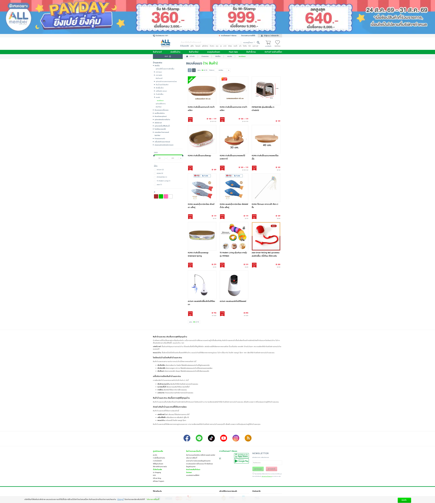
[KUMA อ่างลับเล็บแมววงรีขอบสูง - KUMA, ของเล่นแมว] (202, 139)
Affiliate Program (158, 481)
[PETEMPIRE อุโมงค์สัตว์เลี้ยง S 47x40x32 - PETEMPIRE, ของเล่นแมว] (266, 90)
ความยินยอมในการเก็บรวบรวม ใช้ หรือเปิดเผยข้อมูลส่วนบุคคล (199, 465)
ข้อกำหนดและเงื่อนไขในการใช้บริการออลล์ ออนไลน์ (200, 455)
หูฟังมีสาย (205, 46)
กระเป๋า (235, 46)
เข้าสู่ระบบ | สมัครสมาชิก (271, 36)
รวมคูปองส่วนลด (213, 52)
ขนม (217, 46)
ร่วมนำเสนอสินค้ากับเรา (193, 469)
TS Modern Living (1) (163, 181)
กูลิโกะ (192, 46)
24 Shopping (157, 472)
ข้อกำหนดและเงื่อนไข (193, 451)
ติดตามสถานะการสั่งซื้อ (248, 36)
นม (221, 46)
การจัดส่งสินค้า (157, 461)
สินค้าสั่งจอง (251, 52)
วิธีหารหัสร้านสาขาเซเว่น (160, 467)
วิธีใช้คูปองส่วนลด (158, 464)
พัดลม (230, 46)
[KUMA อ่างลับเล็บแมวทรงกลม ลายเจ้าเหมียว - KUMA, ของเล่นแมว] (234, 90)
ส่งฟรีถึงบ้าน (175, 52)
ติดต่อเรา (189, 472)
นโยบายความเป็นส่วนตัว (267, 476)
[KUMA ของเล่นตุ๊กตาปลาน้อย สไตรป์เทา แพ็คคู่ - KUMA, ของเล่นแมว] (202, 187)
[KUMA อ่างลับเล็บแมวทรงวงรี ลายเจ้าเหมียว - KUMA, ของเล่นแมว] (202, 90)
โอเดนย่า (198, 46)
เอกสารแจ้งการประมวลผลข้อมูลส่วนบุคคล (198, 461)
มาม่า (225, 46)
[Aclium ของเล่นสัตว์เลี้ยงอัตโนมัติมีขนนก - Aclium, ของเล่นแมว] (202, 284)
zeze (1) (159, 185)
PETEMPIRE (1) (162, 177)
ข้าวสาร (212, 46)
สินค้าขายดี (157, 52)
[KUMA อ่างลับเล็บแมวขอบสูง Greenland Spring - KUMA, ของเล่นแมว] (202, 236)
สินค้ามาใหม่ (193, 52)
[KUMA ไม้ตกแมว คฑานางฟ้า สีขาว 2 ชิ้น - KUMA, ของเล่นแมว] (266, 187)
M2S (154, 475)
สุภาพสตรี (271, 469)
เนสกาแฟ (255, 46)
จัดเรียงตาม (211, 70)
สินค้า (166, 56)
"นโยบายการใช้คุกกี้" (153, 499)
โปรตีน (245, 46)
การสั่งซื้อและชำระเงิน (159, 458)
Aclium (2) (160, 170)
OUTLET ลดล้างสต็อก (273, 52)
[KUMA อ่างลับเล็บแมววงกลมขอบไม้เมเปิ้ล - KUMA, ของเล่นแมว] (266, 139)
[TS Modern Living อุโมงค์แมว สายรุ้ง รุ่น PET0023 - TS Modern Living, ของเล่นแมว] (234, 236)
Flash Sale (233, 52)
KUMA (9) (160, 173)
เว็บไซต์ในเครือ (157, 469)
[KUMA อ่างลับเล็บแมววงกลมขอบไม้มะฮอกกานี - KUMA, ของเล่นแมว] (234, 139)
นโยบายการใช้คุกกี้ (191, 458)
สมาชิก (155, 455)
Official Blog (157, 478)
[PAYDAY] (217, 17)
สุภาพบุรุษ (258, 469)
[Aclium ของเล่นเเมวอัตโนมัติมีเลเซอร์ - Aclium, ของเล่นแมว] (234, 284)
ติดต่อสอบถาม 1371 (161, 36)
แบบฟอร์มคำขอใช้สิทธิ (192, 475)
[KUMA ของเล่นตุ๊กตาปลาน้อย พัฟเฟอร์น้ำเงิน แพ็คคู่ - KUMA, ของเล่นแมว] (234, 187)
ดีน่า (249, 46)
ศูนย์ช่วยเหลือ (158, 451)
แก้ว (240, 46)
